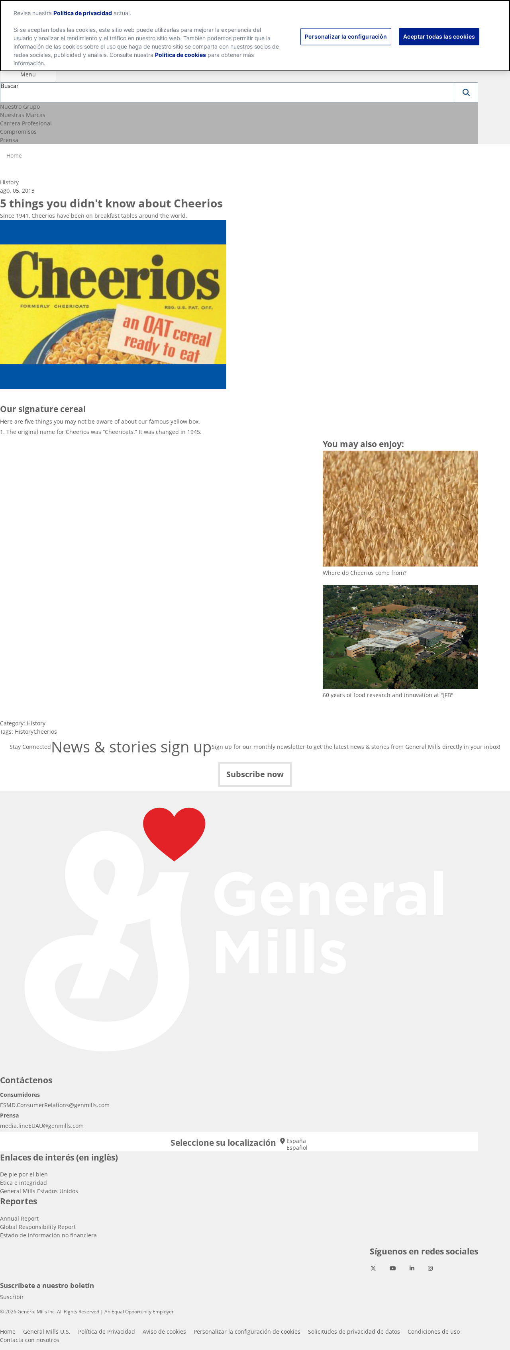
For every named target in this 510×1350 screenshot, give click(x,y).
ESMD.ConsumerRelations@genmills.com (55, 1105)
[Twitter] (373, 1268)
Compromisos (18, 131)
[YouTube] (393, 1268)
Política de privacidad (82, 13)
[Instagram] (430, 1268)
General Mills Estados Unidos (39, 1191)
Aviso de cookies (164, 1331)
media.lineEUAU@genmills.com (42, 1125)
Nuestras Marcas (22, 115)
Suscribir (12, 1297)
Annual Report (19, 1218)
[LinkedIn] (412, 1268)
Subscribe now (255, 774)
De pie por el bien (24, 1174)
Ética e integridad (23, 1182)
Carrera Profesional (26, 123)
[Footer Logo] (239, 930)
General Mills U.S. (47, 1331)
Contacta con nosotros (29, 1340)
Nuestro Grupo (20, 106)
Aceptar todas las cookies (439, 36)
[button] (466, 92)
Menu (28, 74)
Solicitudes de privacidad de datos (354, 1331)
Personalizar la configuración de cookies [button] (247, 1331)
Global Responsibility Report (38, 1227)
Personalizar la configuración (346, 36)
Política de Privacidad (106, 1331)
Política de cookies (180, 54)
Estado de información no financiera (48, 1235)
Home (8, 1331)
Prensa (9, 140)
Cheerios (45, 731)
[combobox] (227, 92)
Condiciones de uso (434, 1331)
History (36, 723)
